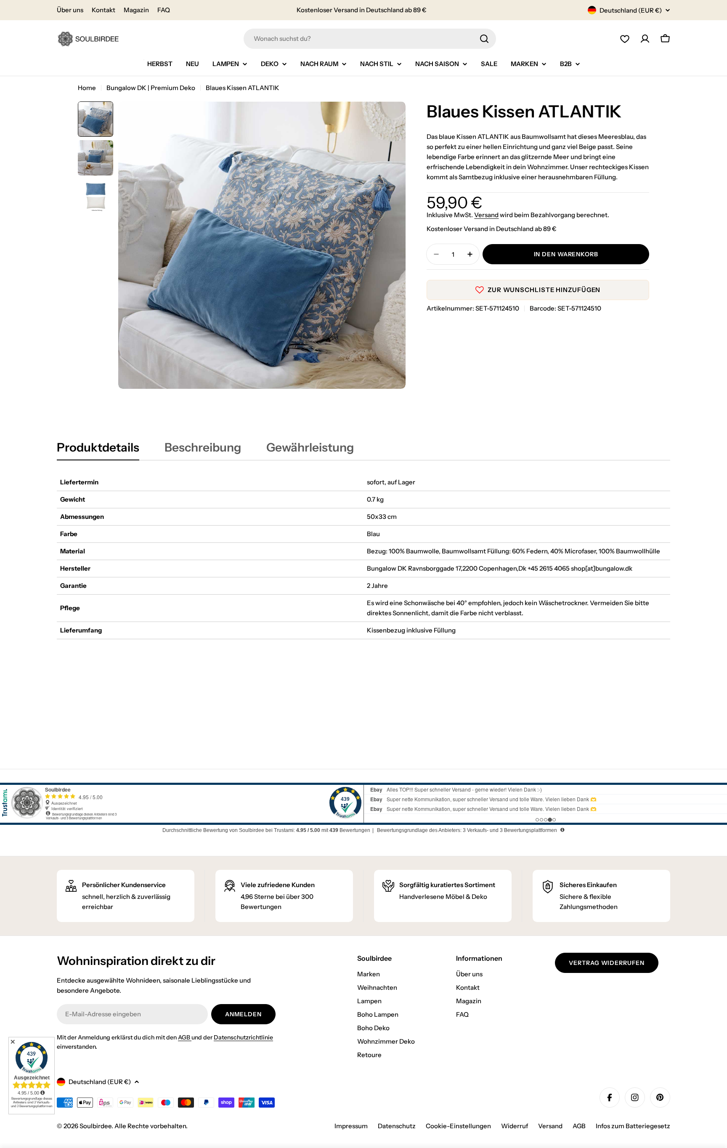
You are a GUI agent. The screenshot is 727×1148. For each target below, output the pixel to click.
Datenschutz (397, 1126)
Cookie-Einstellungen (458, 1126)
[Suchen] (484, 39)
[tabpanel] (363, 556)
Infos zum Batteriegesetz (633, 1126)
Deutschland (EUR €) (631, 10)
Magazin (136, 10)
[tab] (98, 449)
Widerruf (514, 1126)
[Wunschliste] (625, 39)
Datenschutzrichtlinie (243, 1037)
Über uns (70, 10)
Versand (486, 215)
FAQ (163, 10)
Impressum (351, 1126)
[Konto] (645, 39)
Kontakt (103, 10)
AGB (184, 1037)
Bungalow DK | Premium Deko (150, 88)
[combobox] (370, 39)
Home (87, 88)
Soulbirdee (95, 1126)
